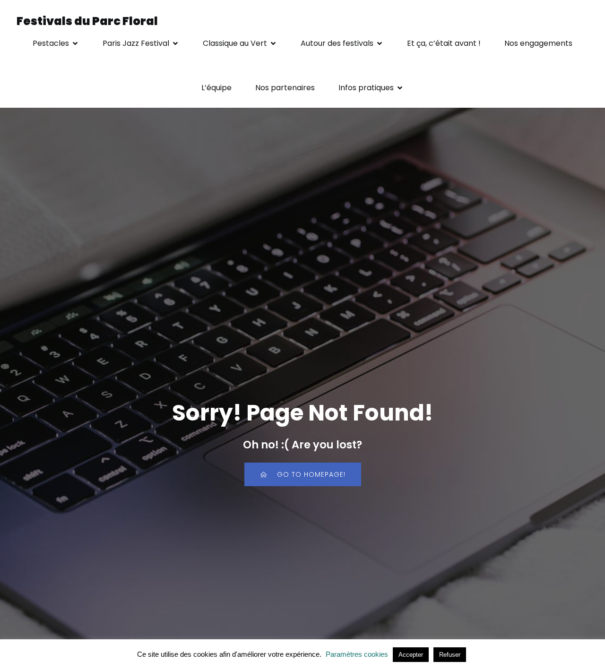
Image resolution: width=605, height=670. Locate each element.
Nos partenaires (285, 87)
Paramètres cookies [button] (357, 654)
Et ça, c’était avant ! (444, 43)
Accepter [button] (410, 654)
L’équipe (216, 87)
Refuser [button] (449, 654)
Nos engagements (538, 43)
